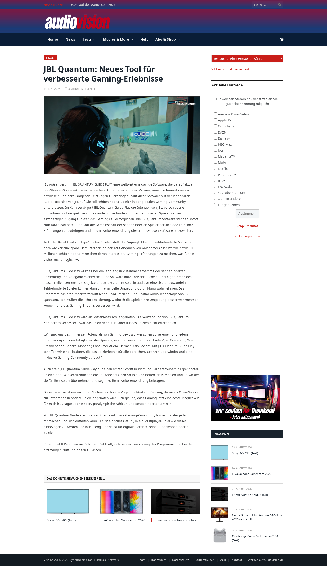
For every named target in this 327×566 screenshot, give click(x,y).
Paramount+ (227, 174)
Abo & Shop (165, 39)
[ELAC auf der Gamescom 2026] (122, 501)
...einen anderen (230, 198)
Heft (144, 39)
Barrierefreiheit (204, 560)
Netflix (223, 168)
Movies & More (116, 39)
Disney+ (224, 138)
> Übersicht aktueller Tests (231, 69)
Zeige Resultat (247, 226)
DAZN (222, 132)
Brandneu (222, 434)
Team (141, 560)
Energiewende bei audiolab (175, 520)
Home (52, 39)
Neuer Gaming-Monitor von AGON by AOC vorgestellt (257, 517)
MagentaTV (226, 156)
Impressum (158, 560)
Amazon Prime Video (233, 114)
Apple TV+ (225, 120)
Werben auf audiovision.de (265, 560)
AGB (223, 560)
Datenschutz (180, 560)
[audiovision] (77, 21)
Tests (87, 39)
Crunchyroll (226, 126)
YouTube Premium (231, 192)
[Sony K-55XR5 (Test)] (68, 501)
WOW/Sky (225, 186)
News (70, 39)
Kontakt (237, 560)
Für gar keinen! (229, 205)
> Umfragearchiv (247, 236)
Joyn (221, 150)
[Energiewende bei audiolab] (175, 501)
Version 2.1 (51, 560)
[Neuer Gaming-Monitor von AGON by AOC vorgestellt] (219, 514)
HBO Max (225, 144)
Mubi (222, 162)
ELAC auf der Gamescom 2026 (93, 5)
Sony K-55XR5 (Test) (61, 520)
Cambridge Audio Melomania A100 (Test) (255, 538)
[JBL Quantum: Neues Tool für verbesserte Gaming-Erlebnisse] (122, 135)
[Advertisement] (202, 20)
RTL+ (221, 180)
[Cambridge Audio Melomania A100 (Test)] (219, 535)
